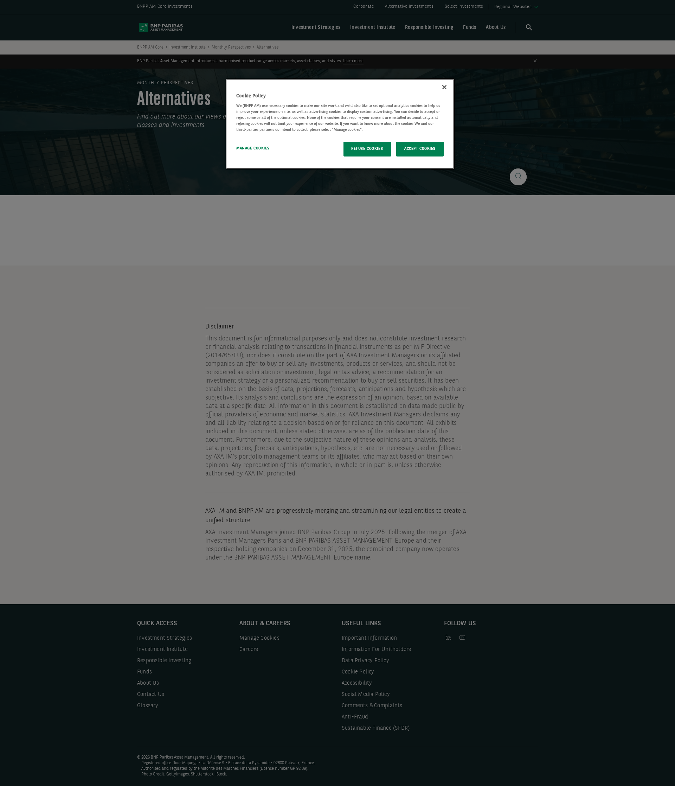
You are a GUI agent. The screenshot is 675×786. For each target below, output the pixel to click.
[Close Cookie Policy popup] (444, 87)
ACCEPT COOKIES (420, 149)
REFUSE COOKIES (367, 149)
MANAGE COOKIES (253, 148)
